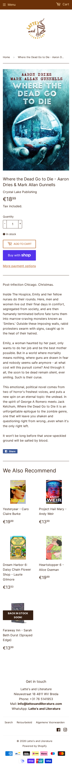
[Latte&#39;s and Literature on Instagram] (65, 730)
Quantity (8, 216)
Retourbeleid (24, 722)
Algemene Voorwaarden (50, 722)
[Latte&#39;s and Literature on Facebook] (58, 730)
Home (6, 57)
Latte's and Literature (39, 740)
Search (9, 722)
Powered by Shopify (34, 745)
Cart (65, 4)
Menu (12, 4)
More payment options (19, 266)
